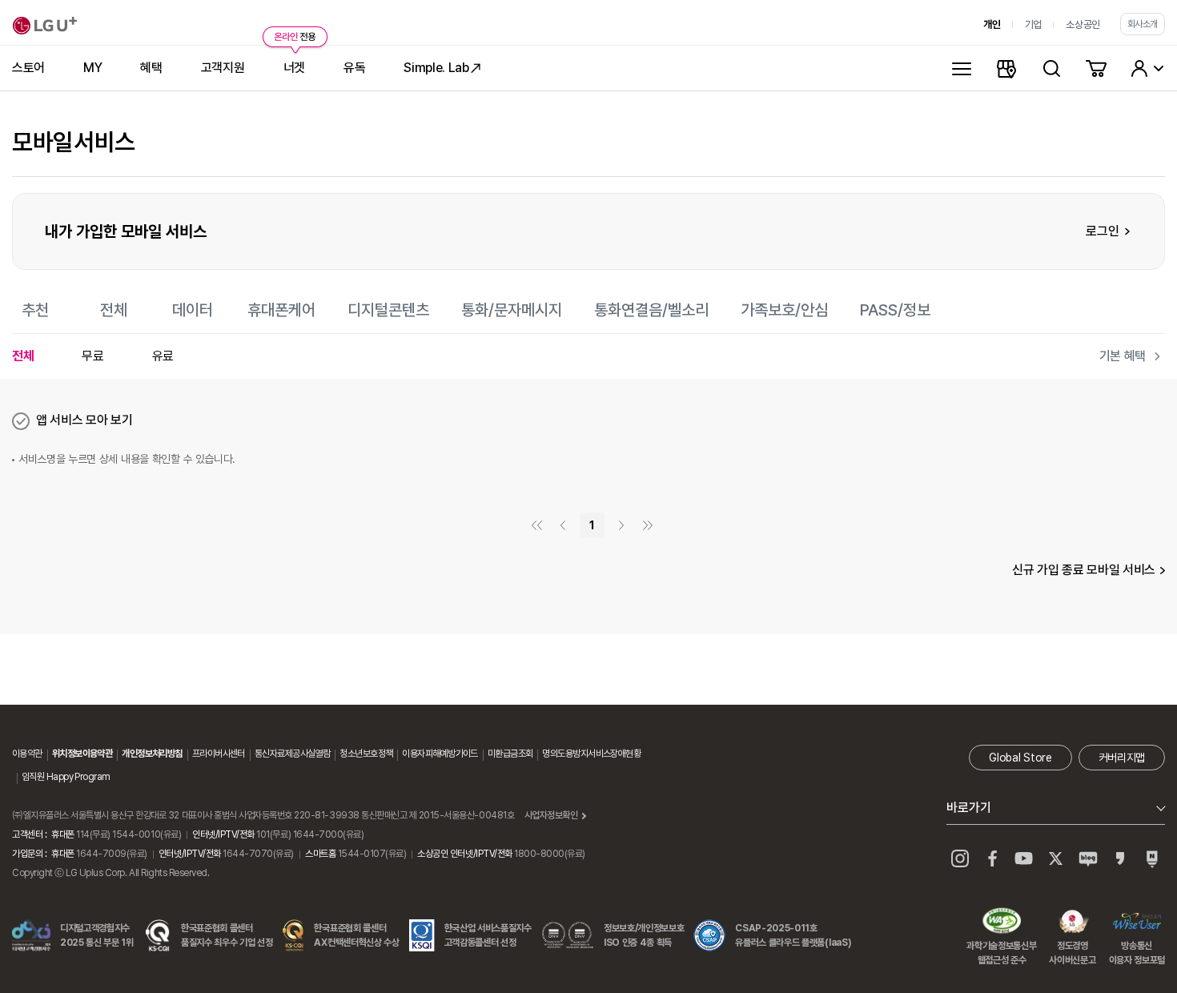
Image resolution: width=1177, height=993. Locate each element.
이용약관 (27, 753)
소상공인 (1083, 24)
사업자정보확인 (551, 815)
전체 (113, 310)
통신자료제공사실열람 (292, 753)
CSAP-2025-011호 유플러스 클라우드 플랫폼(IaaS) (793, 935)
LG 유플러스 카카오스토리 (1120, 858)
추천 (35, 310)
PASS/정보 (895, 310)
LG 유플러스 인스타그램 (960, 858)
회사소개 (1142, 24)
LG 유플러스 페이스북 (992, 858)
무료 (92, 356)
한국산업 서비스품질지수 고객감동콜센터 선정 (488, 935)
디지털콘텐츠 (388, 310)
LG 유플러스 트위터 (1056, 858)
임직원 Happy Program (66, 776)
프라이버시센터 (218, 753)
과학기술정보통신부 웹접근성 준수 (1001, 923)
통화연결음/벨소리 (651, 310)
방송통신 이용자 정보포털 (1137, 923)
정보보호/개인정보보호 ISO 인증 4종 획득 (644, 935)
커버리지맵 (1122, 757)
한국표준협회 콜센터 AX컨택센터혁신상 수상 (356, 935)
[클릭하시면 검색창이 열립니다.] (1051, 68)
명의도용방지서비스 (576, 753)
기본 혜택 (1122, 356)
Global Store (1020, 757)
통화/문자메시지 (511, 310)
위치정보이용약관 (82, 753)
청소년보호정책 (365, 753)
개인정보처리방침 (152, 753)
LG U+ (45, 25)
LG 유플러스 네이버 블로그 (1152, 858)
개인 (991, 24)
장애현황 (625, 753)
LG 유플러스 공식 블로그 (1088, 858)
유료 (163, 356)
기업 (1033, 24)
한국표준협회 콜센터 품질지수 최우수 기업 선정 (227, 935)
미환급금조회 (510, 753)
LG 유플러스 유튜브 (1024, 858)
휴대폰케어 (281, 310)
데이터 (192, 310)
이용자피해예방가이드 (439, 753)
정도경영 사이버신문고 (1072, 923)
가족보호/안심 (784, 310)
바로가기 (968, 807)
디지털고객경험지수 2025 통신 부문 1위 (97, 935)
